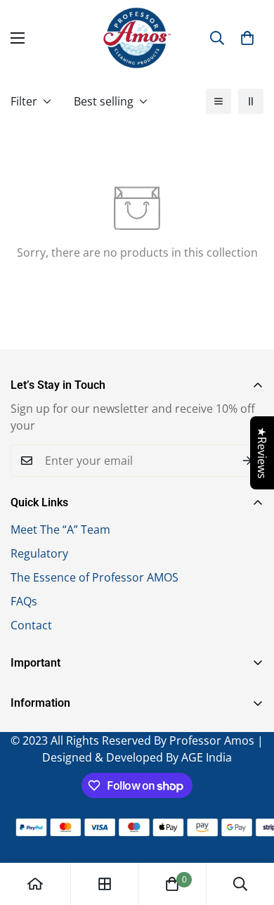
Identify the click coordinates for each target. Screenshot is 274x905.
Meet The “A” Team (60, 529)
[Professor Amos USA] (137, 38)
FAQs (24, 601)
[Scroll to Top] (249, 830)
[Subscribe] (247, 460)
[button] (247, 38)
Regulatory (39, 553)
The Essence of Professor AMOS (94, 577)
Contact (31, 625)
